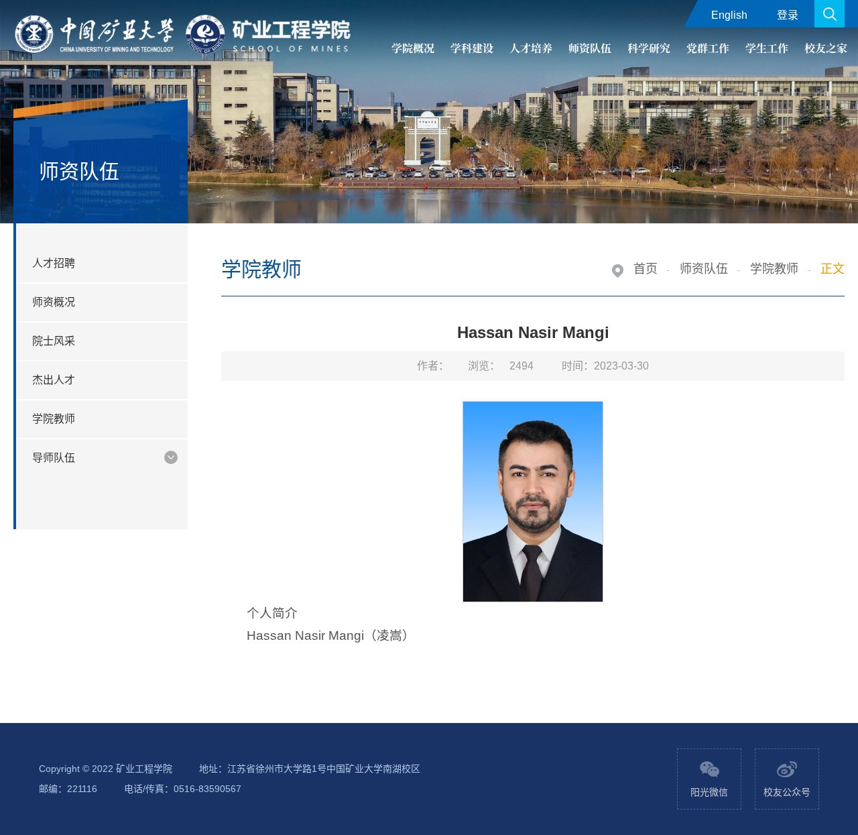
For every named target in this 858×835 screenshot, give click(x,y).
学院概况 (412, 48)
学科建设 (471, 48)
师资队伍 (589, 48)
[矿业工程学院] (184, 35)
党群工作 (707, 48)
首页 (645, 269)
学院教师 (774, 269)
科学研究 (648, 48)
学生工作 (766, 48)
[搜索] (829, 13)
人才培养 (530, 48)
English (729, 15)
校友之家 (825, 48)
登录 (787, 15)
